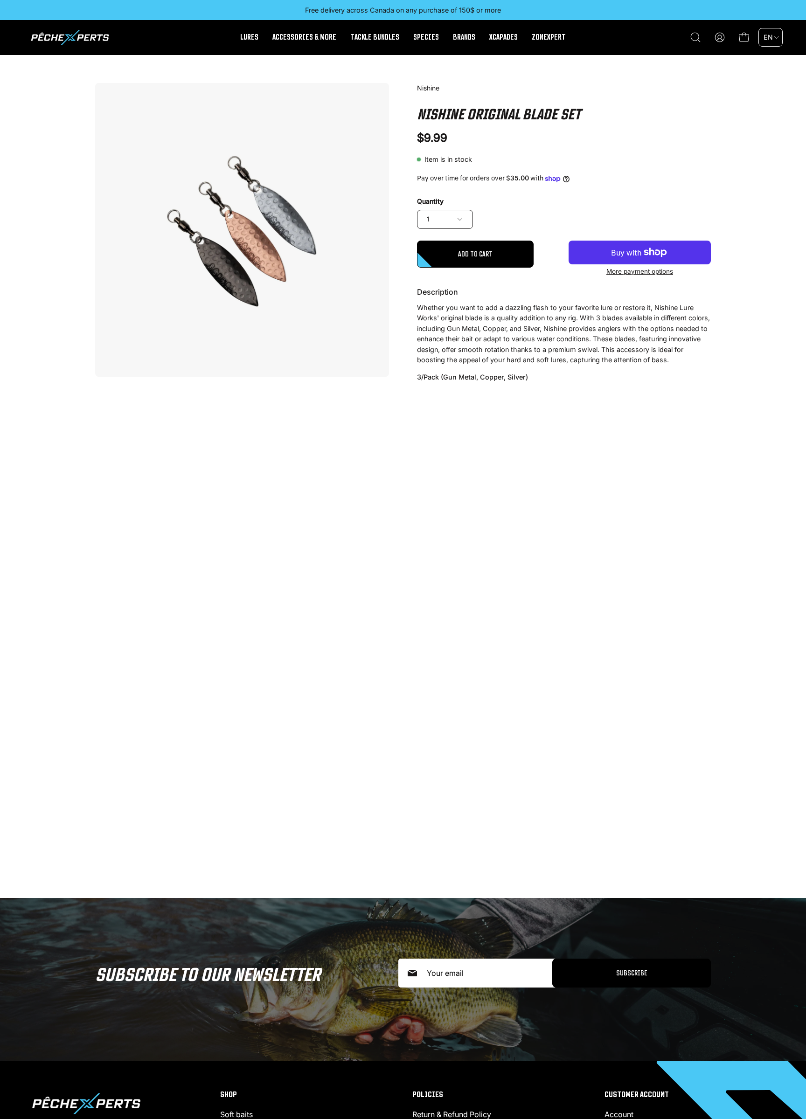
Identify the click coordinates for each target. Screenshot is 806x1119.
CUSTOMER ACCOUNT (636, 1094)
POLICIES (427, 1094)
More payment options (639, 271)
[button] (695, 37)
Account (618, 1114)
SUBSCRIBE (631, 972)
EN (768, 37)
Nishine (428, 88)
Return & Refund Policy (451, 1114)
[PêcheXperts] (70, 37)
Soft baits (236, 1114)
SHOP (228, 1094)
